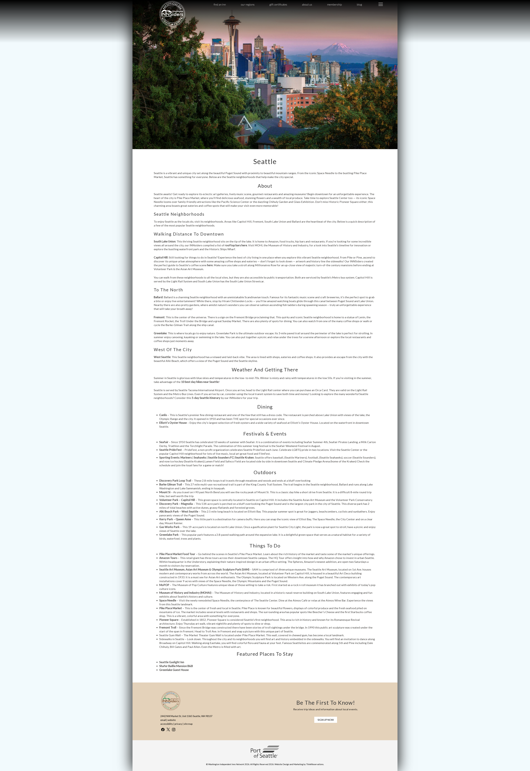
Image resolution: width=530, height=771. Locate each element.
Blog (359, 4)
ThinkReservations (315, 764)
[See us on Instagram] (173, 729)
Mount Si (164, 492)
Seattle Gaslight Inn (171, 662)
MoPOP (164, 585)
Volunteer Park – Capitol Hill (177, 499)
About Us (307, 4)
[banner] (265, 754)
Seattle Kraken (244, 457)
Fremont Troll (167, 627)
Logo (165, 4)
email (163, 720)
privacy (178, 723)
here (210, 265)
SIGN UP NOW (326, 719)
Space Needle (167, 600)
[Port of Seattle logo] (265, 757)
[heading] (265, 161)
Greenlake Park (169, 534)
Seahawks (200, 457)
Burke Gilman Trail (170, 484)
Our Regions (248, 4)
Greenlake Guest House (174, 669)
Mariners (186, 457)
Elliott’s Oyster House (173, 422)
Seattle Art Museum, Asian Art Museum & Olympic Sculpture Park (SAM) (204, 569)
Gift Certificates (278, 4)
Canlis (163, 415)
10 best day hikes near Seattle (200, 381)
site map (188, 723)
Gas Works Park (169, 527)
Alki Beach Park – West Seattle (178, 511)
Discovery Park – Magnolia (176, 503)
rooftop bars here (236, 245)
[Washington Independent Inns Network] (172, 26)
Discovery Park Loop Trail (175, 480)
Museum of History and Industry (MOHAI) (185, 592)
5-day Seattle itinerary (206, 397)
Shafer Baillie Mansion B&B (176, 666)
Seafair (163, 442)
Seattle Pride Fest (170, 449)
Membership (334, 4)
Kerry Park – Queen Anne (175, 519)
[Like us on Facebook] (163, 729)
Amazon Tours (168, 557)
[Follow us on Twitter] (168, 729)
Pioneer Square (168, 619)
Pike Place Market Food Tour (177, 554)
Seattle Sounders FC (221, 457)
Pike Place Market (170, 608)
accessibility (166, 723)
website (172, 720)
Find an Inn (220, 4)
